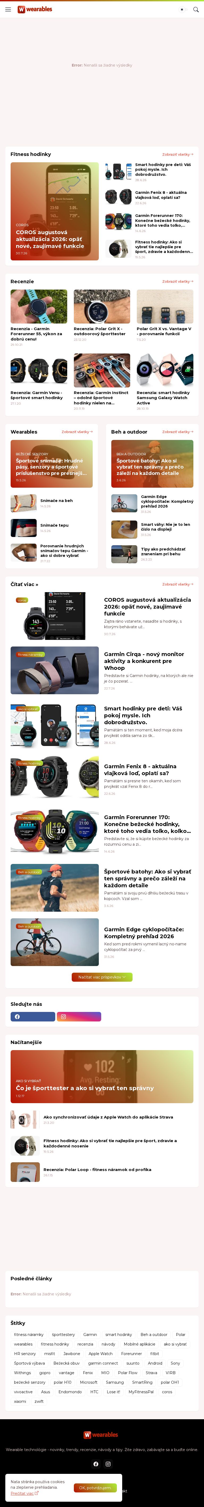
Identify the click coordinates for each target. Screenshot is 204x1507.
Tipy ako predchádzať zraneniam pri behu (163, 551)
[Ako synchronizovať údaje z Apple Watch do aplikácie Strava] (25, 1119)
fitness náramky (29, 1334)
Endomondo (70, 1392)
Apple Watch (101, 1353)
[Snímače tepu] (24, 528)
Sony (175, 1363)
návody (108, 1344)
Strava (151, 1372)
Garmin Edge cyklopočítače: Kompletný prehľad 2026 (167, 501)
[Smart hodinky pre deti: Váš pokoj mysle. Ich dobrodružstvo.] (118, 171)
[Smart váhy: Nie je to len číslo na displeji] (124, 530)
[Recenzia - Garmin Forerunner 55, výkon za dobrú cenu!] (39, 307)
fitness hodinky (55, 1344)
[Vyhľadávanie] (196, 9)
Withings (22, 1372)
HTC (94, 1392)
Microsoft (88, 1382)
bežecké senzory (29, 1382)
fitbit (154, 1353)
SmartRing (142, 1382)
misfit (49, 1353)
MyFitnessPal (141, 1392)
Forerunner (131, 1353)
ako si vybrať (175, 1344)
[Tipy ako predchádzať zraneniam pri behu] (124, 554)
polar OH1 (170, 1382)
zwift (39, 1401)
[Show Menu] (8, 9)
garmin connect (103, 1363)
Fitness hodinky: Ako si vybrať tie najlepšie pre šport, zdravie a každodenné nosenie (164, 247)
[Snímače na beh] (24, 503)
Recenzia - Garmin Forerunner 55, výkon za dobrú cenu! (36, 334)
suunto (132, 1363)
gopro (44, 1372)
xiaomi (20, 1401)
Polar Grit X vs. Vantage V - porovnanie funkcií (164, 331)
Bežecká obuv (66, 1363)
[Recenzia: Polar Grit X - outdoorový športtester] (102, 307)
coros (167, 1392)
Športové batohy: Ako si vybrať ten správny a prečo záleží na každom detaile (147, 878)
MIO (105, 1372)
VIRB (171, 1372)
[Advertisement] (102, 125)
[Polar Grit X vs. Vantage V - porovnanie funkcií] (165, 307)
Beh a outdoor (154, 1334)
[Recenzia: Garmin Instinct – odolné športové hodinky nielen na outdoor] (102, 370)
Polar (180, 1334)
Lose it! (113, 1392)
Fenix (88, 1372)
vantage (66, 1372)
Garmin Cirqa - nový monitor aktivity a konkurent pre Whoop (144, 661)
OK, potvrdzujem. (95, 1488)
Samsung (115, 1382)
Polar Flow (127, 1372)
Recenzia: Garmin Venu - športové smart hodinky (37, 395)
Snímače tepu (54, 525)
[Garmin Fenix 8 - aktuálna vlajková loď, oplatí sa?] (118, 198)
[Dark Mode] (183, 9)
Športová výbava (29, 1363)
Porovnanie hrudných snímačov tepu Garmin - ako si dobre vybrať (64, 551)
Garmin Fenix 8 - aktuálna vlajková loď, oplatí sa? (161, 195)
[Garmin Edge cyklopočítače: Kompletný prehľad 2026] (124, 503)
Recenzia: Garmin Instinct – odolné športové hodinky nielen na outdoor (101, 398)
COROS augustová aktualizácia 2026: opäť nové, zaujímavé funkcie (147, 607)
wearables (23, 1344)
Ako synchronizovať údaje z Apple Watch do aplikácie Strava (108, 1117)
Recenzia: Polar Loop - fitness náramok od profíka (97, 1169)
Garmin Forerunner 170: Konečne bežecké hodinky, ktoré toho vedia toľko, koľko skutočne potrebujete (164, 220)
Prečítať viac (22, 1493)
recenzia (85, 1344)
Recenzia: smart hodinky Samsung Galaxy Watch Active (163, 397)
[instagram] (79, 1016)
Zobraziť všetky (176, 154)
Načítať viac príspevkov (99, 977)
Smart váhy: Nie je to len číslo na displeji (165, 527)
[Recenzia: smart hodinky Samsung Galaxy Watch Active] (165, 370)
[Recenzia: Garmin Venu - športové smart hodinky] (39, 370)
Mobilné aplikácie (139, 1344)
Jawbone (71, 1353)
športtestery (63, 1334)
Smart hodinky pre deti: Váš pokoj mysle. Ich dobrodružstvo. (163, 169)
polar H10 (62, 1382)
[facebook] (33, 1016)
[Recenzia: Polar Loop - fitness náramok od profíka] (25, 1172)
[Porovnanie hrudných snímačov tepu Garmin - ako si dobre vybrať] (24, 553)
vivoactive (23, 1392)
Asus (45, 1392)
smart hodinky (118, 1334)
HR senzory (25, 1353)
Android (155, 1363)
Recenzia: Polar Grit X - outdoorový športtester (100, 331)
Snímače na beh (56, 500)
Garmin (90, 1334)
